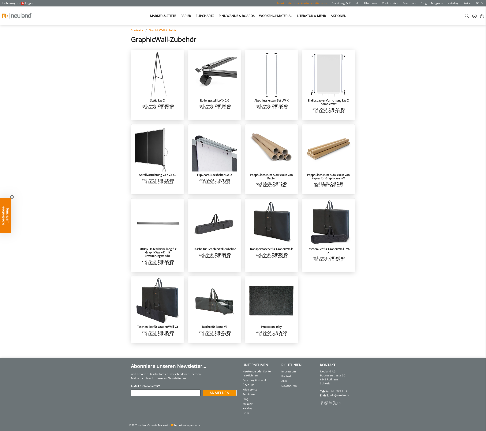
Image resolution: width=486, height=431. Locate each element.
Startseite (137, 30)
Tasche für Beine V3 (214, 326)
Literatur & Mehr (311, 15)
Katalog (453, 3)
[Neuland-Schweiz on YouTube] (339, 403)
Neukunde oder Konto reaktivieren (302, 3)
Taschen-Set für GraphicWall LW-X (328, 250)
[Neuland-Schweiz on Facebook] (321, 403)
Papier (186, 15)
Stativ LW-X (157, 100)
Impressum (288, 371)
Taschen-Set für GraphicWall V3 (157, 326)
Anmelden (220, 393)
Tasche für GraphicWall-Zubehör (214, 249)
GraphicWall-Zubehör (163, 30)
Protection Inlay (271, 326)
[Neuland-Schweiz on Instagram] (326, 403)
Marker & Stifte (163, 15)
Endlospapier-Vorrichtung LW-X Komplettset (328, 102)
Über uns (370, 3)
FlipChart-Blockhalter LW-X (214, 174)
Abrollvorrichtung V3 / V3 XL (157, 174)
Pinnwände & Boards (237, 15)
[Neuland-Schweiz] (17, 16)
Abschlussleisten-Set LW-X (272, 100)
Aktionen (338, 15)
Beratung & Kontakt (346, 3)
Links (466, 3)
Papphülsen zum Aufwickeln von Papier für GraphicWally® (328, 176)
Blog (424, 3)
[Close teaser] (12, 197)
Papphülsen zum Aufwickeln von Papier (271, 176)
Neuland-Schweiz (147, 425)
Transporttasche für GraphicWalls (271, 249)
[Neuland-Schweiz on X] (335, 403)
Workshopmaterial (275, 15)
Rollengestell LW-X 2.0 (214, 100)
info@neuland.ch (340, 395)
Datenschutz (289, 385)
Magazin (437, 3)
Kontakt (286, 376)
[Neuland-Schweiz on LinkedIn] (330, 403)
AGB (284, 381)
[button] (5, 215)
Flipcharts (205, 15)
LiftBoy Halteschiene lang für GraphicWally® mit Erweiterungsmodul (157, 252)
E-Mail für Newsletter (145, 386)
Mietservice (390, 3)
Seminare (409, 3)
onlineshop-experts (189, 425)
